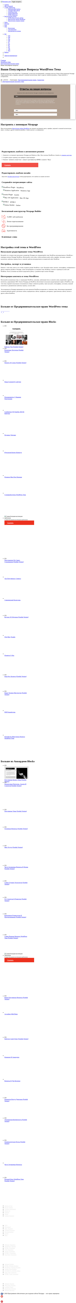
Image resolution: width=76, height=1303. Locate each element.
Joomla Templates (9, 1251)
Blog (5, 1235)
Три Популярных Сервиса (12, 578)
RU (9, 50)
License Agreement (10, 1209)
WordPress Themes (10, 1246)
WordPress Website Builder (12, 1267)
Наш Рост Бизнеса (15, 676)
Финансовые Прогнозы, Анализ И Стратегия (15, 785)
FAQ (5, 1225)
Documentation (8, 1232)
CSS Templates (8, 1250)
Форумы (6, 23)
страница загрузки (66, 155)
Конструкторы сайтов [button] (10, 16)
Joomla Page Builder (10, 1269)
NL (9, 39)
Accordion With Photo (11, 1014)
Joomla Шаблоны (13, 13)
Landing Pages (8, 1287)
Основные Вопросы (16, 828)
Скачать (6, 4)
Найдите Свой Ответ (16, 1039)
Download (7, 1227)
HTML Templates (9, 1248)
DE (9, 37)
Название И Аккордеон (11, 1057)
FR (9, 41)
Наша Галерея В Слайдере (12, 382)
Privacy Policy (8, 1207)
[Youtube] (2, 1297)
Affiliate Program (9, 1230)
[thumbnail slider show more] (2, 312)
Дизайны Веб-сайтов (14, 10)
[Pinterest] (2, 1302)
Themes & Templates (10, 1240)
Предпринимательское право (27, 80)
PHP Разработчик (9, 712)
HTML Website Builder (11, 1266)
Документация (12, 29)
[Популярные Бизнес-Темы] (16, 778)
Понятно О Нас (9, 655)
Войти (6, 52)
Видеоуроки (11, 28)
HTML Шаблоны (13, 15)
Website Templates (9, 1245)
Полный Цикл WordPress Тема (14, 1180)
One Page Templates (10, 1255)
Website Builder (9, 1264)
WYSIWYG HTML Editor (12, 1271)
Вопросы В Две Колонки (12, 1081)
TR (9, 49)
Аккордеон (40, 80)
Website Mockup (9, 1290)
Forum (6, 1233)
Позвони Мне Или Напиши (13, 477)
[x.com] (2, 1299)
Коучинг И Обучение (16, 617)
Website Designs (9, 1284)
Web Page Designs (9, 1285)
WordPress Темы (12, 12)
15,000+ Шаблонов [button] (9, 7)
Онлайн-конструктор (13, 176)
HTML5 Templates (10, 1253)
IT (9, 42)
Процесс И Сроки (15, 363)
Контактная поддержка (14, 31)
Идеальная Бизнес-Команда (13, 452)
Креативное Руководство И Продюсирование (15, 916)
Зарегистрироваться (10, 55)
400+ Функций (8, 6)
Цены (6, 22)
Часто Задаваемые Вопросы (13, 1164)
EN (9, 36)
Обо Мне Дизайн (9, 637)
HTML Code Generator (11, 1274)
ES (9, 44)
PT (9, 47)
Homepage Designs (10, 1289)
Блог (5, 25)
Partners (6, 1212)
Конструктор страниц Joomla (16, 20)
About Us (7, 1211)
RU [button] (5, 34)
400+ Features (8, 1228)
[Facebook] (2, 1294)
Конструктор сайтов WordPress (16, 19)
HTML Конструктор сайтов (15, 18)
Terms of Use (8, 1206)
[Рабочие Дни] (16, 345)
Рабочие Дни (13, 347)
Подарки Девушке (10, 435)
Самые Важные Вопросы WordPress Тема (15, 937)
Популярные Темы (15, 811)
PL (9, 45)
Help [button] (5, 26)
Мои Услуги (13, 847)
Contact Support (9, 1216)
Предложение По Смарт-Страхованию (14, 561)
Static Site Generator (10, 1272)
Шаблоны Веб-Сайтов (14, 9)
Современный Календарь (12, 600)
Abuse (6, 1214)
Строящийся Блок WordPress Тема (15, 495)
